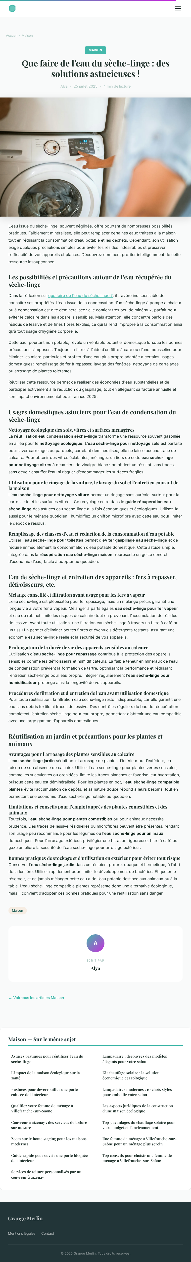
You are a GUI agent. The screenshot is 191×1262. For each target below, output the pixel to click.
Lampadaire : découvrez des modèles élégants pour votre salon (134, 1059)
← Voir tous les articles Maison (36, 997)
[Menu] (178, 8)
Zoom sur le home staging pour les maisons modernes (49, 1141)
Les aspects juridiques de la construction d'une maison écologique (137, 1108)
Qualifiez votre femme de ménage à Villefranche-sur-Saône (42, 1108)
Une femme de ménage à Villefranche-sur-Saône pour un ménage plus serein (139, 1141)
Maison (27, 35)
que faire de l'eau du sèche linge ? (80, 295)
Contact (47, 1233)
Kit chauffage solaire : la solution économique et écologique (130, 1075)
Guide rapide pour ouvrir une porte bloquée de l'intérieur (49, 1158)
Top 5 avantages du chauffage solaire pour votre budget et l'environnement (138, 1125)
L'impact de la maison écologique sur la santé (45, 1075)
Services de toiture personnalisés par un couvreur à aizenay (46, 1174)
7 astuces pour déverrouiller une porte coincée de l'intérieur (44, 1092)
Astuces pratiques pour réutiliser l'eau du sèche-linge (47, 1059)
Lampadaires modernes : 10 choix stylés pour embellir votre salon (137, 1092)
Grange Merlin (25, 1218)
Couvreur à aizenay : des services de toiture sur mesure (49, 1125)
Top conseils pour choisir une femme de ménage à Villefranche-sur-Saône (137, 1158)
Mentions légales (21, 1233)
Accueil (11, 35)
